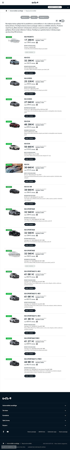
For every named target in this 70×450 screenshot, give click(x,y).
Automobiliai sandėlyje (16, 11)
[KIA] (35, 2)
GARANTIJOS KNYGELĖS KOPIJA (37, 447)
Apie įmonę (6, 420)
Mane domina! (29, 52)
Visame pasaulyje (31, 431)
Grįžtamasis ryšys (52, 431)
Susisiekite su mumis (54, 7)
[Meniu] (3, 2)
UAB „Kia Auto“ (6, 11)
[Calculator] (37, 42)
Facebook (3, 432)
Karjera (5, 425)
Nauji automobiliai (31, 11)
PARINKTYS (43, 17)
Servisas (5, 410)
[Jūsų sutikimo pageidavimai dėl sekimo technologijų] (8, 447)
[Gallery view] (60, 21)
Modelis (24, 17)
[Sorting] (56, 21)
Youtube (8, 432)
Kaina (34, 17)
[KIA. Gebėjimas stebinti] (7, 398)
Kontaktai (6, 415)
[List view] (63, 21)
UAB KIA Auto (42, 431)
